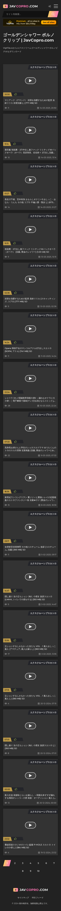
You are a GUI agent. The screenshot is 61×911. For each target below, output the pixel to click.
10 (38, 871)
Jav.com (23, 6)
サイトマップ (23, 897)
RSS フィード (37, 897)
